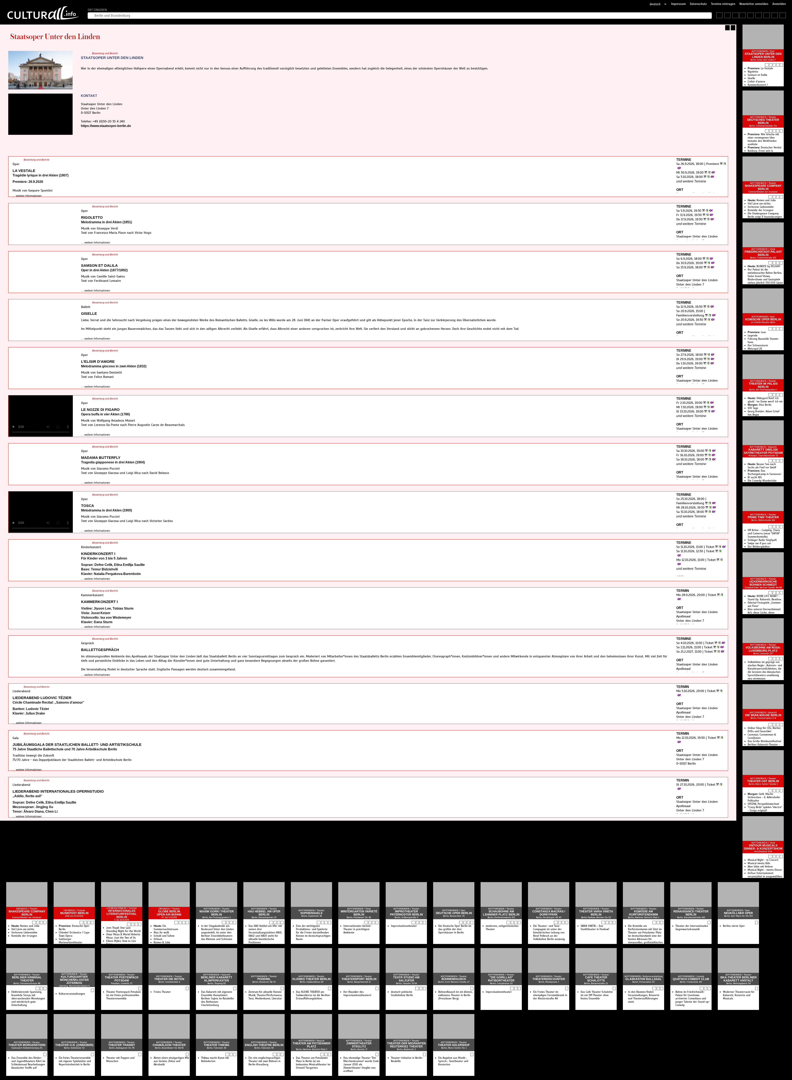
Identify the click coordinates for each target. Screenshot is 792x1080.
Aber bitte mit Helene (760, 866)
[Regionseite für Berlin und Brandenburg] (719, 15)
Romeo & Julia (162, 942)
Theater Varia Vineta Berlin (596, 913)
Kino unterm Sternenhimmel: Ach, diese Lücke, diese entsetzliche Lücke (764, 613)
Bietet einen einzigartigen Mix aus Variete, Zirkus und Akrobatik (171, 1061)
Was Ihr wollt (161, 932)
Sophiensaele (311, 913)
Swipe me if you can (759, 543)
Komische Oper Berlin (763, 319)
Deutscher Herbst (764, 147)
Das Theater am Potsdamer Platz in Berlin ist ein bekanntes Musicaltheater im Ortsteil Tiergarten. (313, 1062)
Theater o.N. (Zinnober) (74, 1045)
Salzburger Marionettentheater (70, 941)
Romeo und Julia (762, 200)
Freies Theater (162, 992)
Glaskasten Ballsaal (643, 979)
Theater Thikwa (216, 1045)
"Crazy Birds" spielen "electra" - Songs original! (765, 809)
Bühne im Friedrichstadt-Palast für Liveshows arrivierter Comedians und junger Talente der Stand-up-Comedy (692, 998)
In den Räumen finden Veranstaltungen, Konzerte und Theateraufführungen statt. (643, 997)
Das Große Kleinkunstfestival (764, 741)
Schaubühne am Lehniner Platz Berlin (501, 913)
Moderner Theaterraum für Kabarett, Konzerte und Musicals (738, 995)
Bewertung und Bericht (105, 53)
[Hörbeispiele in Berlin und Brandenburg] (767, 15)
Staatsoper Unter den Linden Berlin (763, 55)
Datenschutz (698, 4)
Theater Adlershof (454, 1045)
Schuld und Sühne (164, 936)
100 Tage (753, 408)
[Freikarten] (750, 15)
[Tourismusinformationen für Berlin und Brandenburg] (735, 15)
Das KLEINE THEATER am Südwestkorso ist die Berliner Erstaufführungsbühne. (313, 995)
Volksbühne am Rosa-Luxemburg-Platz (763, 649)
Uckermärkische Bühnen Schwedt (763, 583)
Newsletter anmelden (753, 4)
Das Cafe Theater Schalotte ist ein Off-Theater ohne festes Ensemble (597, 995)
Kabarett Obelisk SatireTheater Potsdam (763, 451)
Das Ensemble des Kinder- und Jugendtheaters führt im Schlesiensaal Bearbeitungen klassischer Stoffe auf (28, 1062)
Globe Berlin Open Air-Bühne (169, 913)
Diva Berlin (759, 405)
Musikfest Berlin (74, 913)
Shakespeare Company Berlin (763, 187)
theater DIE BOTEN (169, 979)
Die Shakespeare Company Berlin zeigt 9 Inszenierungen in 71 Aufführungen (765, 217)
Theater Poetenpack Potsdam (122, 979)
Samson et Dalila (757, 75)
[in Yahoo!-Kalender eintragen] (678, 168)
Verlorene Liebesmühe (761, 207)
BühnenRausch (454, 979)
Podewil (264, 979)
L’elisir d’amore (756, 81)
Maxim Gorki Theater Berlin (216, 913)
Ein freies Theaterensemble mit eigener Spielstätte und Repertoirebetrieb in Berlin (75, 1061)
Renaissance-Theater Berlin (690, 913)
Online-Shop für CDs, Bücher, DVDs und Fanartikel (764, 729)
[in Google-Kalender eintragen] (724, 164)
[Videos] (770, 65)
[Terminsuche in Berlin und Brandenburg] (727, 15)
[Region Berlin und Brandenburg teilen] (783, 15)
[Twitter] (91, 134)
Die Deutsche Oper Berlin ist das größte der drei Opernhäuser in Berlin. (454, 929)
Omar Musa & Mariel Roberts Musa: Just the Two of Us (123, 936)
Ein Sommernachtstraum (166, 927)
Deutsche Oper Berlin (454, 913)
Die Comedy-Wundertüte (762, 480)
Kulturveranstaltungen (72, 993)
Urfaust (158, 939)
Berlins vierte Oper (734, 926)
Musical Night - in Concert (763, 860)
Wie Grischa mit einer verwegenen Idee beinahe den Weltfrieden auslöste (763, 139)
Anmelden (779, 4)
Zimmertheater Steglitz (358, 1045)
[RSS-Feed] (727, 27)
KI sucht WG (755, 477)
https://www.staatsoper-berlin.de (106, 126)
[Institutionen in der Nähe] (774, 65)
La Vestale (760, 68)
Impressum (678, 4)
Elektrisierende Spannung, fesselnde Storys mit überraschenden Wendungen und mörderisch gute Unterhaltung (28, 998)
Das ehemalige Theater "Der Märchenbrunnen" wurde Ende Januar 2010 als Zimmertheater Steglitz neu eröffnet (361, 1064)
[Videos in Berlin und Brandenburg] (758, 15)
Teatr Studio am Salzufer (406, 979)
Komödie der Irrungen (760, 210)
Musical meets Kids (759, 863)
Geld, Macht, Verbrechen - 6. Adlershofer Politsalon (764, 797)
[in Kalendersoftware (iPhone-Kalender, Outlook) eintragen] (720, 164)
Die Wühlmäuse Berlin (763, 715)
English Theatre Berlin (264, 1045)
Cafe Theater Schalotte (596, 979)
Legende (753, 335)
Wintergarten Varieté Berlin (359, 913)
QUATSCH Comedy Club (691, 979)
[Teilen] (733, 27)
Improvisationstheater (404, 926)
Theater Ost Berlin (763, 781)
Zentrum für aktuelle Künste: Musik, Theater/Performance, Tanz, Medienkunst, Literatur (265, 995)
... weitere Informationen (27, 195)
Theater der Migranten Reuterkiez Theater (406, 1045)
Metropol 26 (755, 348)
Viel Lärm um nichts (759, 203)
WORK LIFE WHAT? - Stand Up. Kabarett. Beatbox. (765, 598)
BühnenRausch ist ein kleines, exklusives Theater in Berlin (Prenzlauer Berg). (455, 995)
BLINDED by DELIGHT (764, 266)
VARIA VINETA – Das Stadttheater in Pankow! (595, 927)
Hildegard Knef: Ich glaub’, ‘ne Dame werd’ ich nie (765, 400)
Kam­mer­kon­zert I (758, 85)
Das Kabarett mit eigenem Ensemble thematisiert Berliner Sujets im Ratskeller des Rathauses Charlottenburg (217, 998)
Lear (757, 332)
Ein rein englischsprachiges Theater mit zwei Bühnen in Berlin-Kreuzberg (264, 1061)
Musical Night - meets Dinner (765, 870)
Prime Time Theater (763, 517)
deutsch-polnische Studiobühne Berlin (402, 993)
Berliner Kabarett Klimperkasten (216, 979)
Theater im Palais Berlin (763, 385)
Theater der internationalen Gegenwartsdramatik (691, 927)
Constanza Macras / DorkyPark (548, 913)
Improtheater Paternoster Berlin (406, 913)
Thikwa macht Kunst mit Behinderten (215, 1059)
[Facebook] (86, 134)
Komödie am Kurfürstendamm (643, 913)
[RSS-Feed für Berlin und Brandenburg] (775, 15)
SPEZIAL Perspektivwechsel (763, 804)
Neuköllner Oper (738, 913)
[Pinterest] (95, 134)
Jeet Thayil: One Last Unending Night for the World (123, 929)
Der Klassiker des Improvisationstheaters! (357, 993)
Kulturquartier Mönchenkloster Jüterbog (74, 980)
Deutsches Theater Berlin (763, 121)
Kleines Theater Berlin (311, 979)
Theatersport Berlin (359, 979)
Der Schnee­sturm (758, 345)
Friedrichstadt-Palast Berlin (763, 253)
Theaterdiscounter (549, 979)
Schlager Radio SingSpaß (762, 540)
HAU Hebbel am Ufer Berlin (264, 913)
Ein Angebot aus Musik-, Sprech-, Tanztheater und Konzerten (453, 1061)
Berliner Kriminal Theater (27, 979)
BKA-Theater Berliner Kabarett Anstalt (738, 979)
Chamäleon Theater (169, 1045)
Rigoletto (753, 71)
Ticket (710, 547)
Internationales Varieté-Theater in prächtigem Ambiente (357, 929)
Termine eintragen (723, 4)
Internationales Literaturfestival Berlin (122, 914)
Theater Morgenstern (26, 1045)
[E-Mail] (100, 134)
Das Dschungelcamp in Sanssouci (764, 472)
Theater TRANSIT (121, 1045)
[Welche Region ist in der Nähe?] (742, 15)
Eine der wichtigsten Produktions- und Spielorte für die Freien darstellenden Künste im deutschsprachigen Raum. (313, 932)
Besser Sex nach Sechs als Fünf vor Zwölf (762, 466)
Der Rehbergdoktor (759, 546)
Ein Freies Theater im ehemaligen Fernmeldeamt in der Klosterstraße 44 (550, 995)
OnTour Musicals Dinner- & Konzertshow (763, 847)
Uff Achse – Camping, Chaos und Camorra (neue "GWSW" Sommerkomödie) (764, 533)
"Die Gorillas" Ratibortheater (501, 979)
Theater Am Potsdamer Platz (311, 1045)
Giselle (751, 78)
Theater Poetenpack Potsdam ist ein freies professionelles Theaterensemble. (123, 995)
